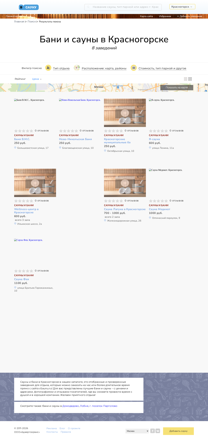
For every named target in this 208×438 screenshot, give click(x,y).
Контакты (52, 431)
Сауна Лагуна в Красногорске (125, 209)
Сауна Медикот (159, 209)
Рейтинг (20, 79)
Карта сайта (146, 16)
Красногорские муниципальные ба (117, 141)
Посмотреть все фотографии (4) (170, 112)
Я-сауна (154, 139)
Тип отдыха (61, 68)
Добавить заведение (191, 16)
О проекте (74, 428)
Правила (66, 431)
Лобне (84, 406)
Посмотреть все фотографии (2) (125, 182)
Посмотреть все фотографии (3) (35, 112)
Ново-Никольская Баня (75, 139)
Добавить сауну (178, 431)
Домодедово (70, 406)
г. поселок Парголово (103, 406)
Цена (35, 79)
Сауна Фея (21, 279)
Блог (62, 428)
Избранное (165, 16)
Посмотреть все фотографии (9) (35, 182)
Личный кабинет (15, 16)
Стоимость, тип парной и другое (162, 68)
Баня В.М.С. (22, 139)
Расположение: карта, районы (104, 68)
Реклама (51, 428)
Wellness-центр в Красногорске (26, 211)
